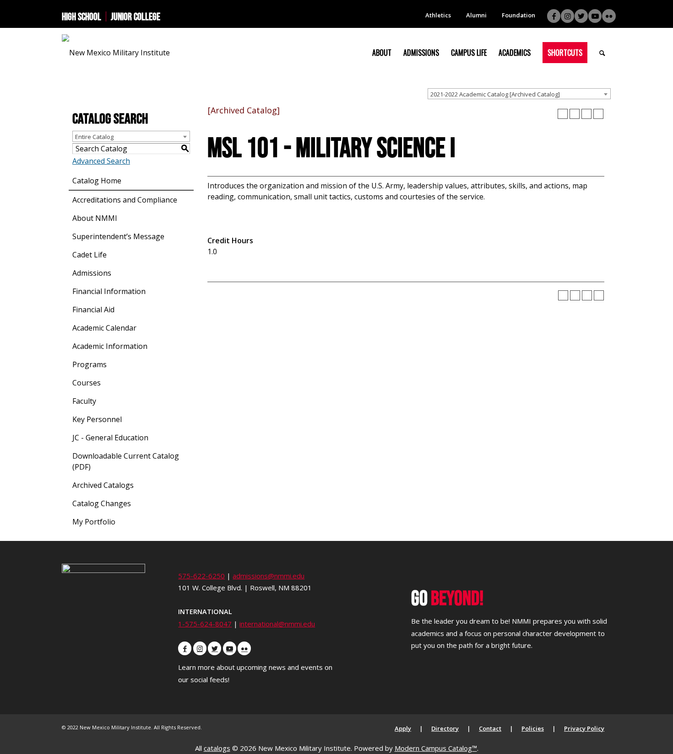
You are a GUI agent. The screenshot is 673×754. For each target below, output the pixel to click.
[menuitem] (84, 16)
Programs (89, 364)
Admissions (91, 273)
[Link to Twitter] (581, 16)
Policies (532, 728)
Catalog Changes (101, 503)
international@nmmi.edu (277, 623)
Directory (445, 728)
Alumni (476, 15)
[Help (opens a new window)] (598, 114)
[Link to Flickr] (609, 16)
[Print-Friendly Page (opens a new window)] (586, 114)
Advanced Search (101, 161)
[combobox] (519, 93)
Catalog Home (96, 181)
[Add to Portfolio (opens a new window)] (563, 114)
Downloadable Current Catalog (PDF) (125, 461)
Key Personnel (97, 419)
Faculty (84, 401)
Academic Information (109, 346)
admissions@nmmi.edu (268, 575)
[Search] (602, 52)
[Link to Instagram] (567, 16)
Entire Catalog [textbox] (94, 137)
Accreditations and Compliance (124, 200)
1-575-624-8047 (205, 623)
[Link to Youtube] (595, 16)
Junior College (135, 16)
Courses (86, 383)
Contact (490, 728)
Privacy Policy (584, 728)
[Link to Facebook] (553, 16)
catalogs (217, 748)
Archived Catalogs (103, 485)
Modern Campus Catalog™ (436, 748)
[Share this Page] (575, 114)
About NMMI (94, 218)
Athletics (438, 15)
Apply (403, 728)
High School (81, 16)
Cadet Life (89, 255)
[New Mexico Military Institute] (116, 52)
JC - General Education (110, 438)
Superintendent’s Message (118, 236)
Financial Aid (93, 310)
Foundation (518, 15)
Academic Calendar (104, 328)
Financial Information (109, 291)
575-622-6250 (201, 575)
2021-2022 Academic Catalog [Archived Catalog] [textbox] (495, 94)
